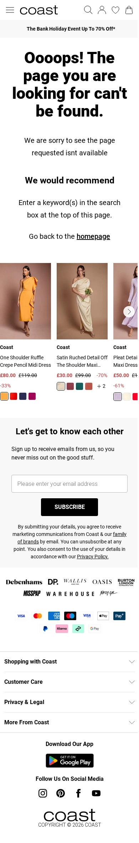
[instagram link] (42, 793)
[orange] (4, 396)
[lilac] (118, 397)
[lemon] (61, 386)
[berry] (32, 396)
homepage (93, 236)
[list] (69, 336)
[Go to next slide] (129, 311)
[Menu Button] (10, 10)
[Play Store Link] (70, 760)
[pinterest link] (60, 793)
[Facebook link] (78, 793)
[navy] (23, 396)
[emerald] (79, 386)
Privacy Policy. (93, 556)
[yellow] (127, 397)
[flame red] (13, 396)
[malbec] (70, 386)
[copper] (89, 386)
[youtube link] (96, 793)
